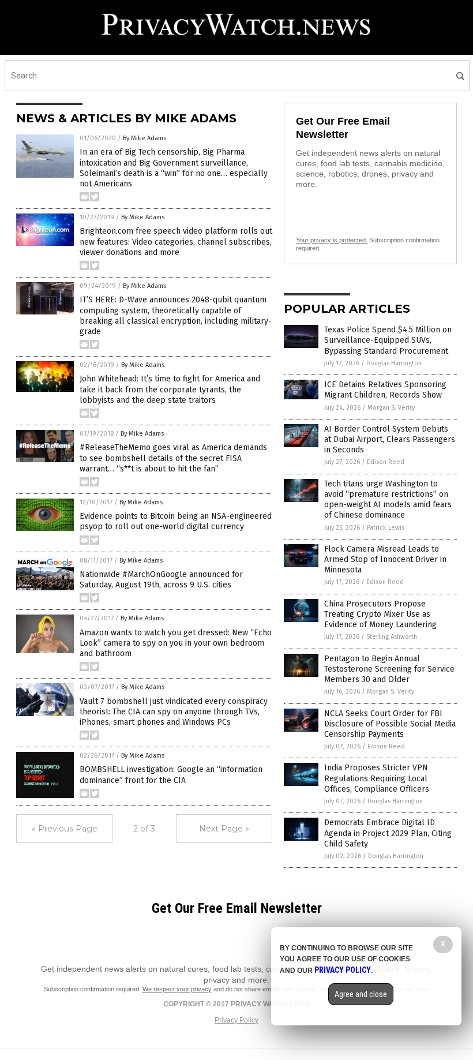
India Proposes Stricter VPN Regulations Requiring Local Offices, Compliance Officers (376, 778)
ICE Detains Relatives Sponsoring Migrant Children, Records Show (385, 390)
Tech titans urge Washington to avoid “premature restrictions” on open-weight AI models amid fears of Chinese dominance (388, 499)
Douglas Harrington (394, 363)
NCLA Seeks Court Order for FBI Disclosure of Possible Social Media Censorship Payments (390, 724)
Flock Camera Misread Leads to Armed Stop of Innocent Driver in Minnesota (385, 559)
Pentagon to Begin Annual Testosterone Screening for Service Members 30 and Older (389, 669)
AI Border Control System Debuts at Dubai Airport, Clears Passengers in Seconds (389, 439)
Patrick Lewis (385, 527)
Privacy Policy (236, 1020)
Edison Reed (385, 462)
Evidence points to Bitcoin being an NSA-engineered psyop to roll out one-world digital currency (176, 521)
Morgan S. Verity (391, 407)
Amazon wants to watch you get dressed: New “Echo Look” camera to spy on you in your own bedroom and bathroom (176, 643)
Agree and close (361, 994)
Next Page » (224, 828)
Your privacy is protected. (331, 240)
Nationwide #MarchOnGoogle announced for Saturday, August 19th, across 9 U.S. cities (161, 580)
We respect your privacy (177, 989)
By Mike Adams (144, 138)
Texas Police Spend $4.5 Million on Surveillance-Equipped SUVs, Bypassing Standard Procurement (388, 340)
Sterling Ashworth (391, 637)
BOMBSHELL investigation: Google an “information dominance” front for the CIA (171, 775)
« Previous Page (64, 828)
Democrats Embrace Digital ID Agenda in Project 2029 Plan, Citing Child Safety (388, 833)
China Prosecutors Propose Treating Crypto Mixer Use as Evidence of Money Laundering (380, 614)
